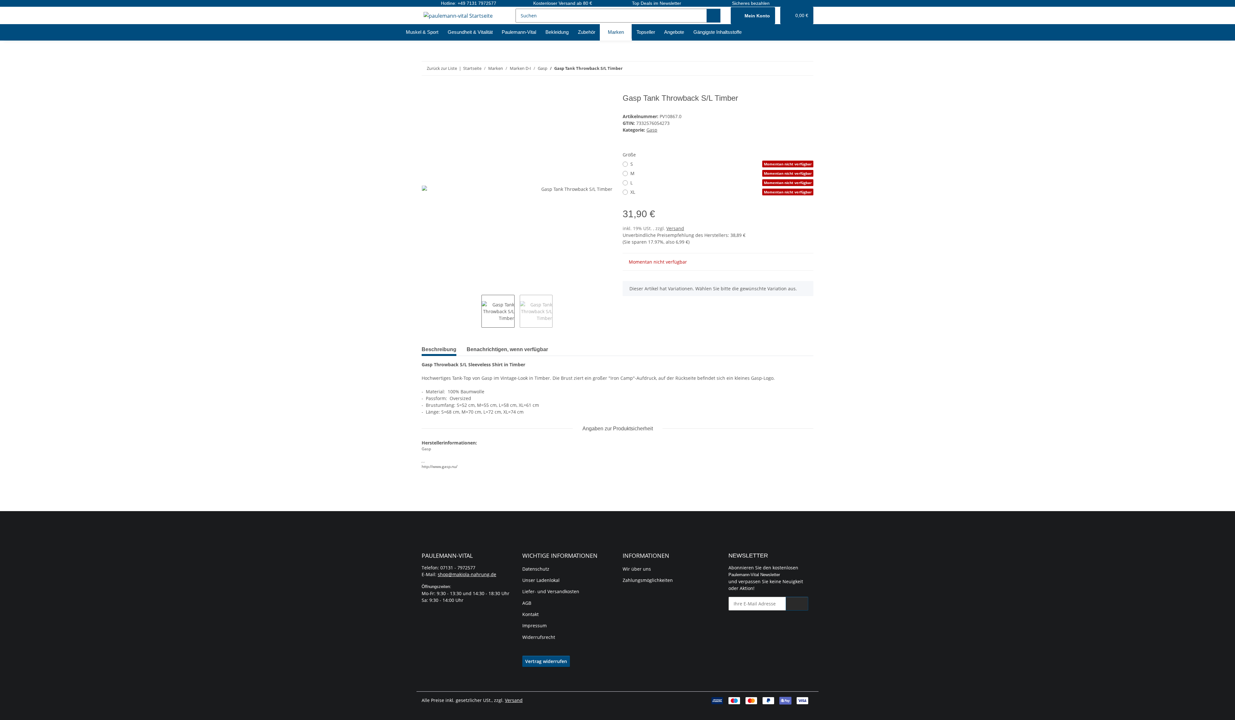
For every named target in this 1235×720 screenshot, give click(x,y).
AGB (526, 603)
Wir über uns (637, 569)
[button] (753, 15)
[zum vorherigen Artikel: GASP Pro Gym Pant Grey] (793, 68)
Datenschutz (535, 569)
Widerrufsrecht (538, 637)
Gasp (651, 130)
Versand (675, 228)
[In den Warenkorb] (427, 90)
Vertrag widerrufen (546, 661)
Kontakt (530, 614)
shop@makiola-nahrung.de (467, 574)
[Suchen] (713, 16)
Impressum (534, 625)
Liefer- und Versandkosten (550, 591)
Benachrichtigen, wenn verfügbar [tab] (507, 349)
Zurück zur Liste (442, 68)
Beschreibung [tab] (439, 349)
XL (721, 192)
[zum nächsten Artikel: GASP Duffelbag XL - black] (806, 68)
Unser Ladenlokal (541, 580)
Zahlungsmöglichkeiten (648, 580)
